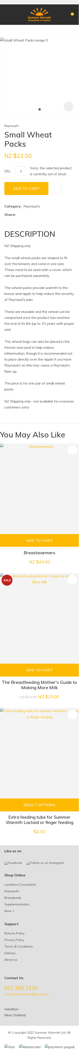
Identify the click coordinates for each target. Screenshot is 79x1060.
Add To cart (39, 540)
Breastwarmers (39, 552)
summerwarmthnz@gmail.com (26, 994)
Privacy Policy (14, 940)
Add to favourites (72, 450)
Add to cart (26, 188)
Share (9, 214)
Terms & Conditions (18, 946)
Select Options (39, 805)
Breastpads (12, 898)
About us (10, 960)
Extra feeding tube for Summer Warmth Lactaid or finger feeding (39, 819)
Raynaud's (11, 126)
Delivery (10, 953)
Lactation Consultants (20, 885)
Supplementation (16, 904)
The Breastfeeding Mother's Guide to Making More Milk (39, 684)
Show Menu (7, 14)
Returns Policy (14, 933)
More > (9, 911)
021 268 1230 (21, 987)
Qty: (7, 171)
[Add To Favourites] (57, 188)
